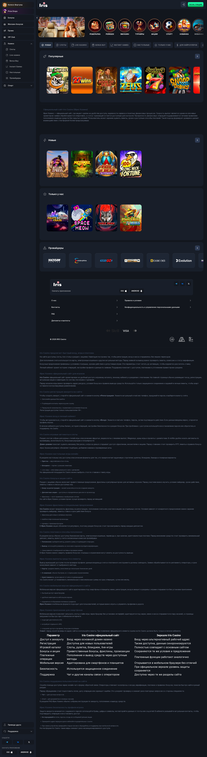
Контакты (55, 307)
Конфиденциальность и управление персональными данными (152, 307)
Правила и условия (133, 300)
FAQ (53, 314)
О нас (53, 300)
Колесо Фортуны (15, 5)
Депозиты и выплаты (60, 321)
